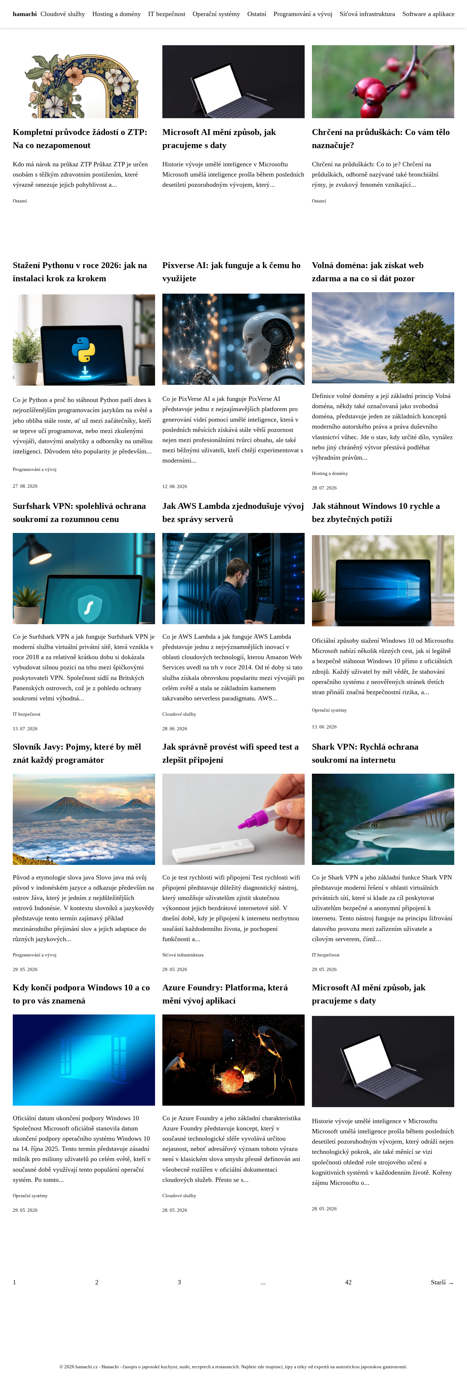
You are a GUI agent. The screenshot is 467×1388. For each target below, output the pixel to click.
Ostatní (256, 14)
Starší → (442, 1282)
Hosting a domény (116, 14)
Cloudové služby (62, 14)
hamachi (25, 14)
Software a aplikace (428, 14)
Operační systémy (216, 14)
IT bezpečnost (166, 14)
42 (348, 1282)
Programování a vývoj (303, 14)
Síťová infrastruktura (367, 14)
